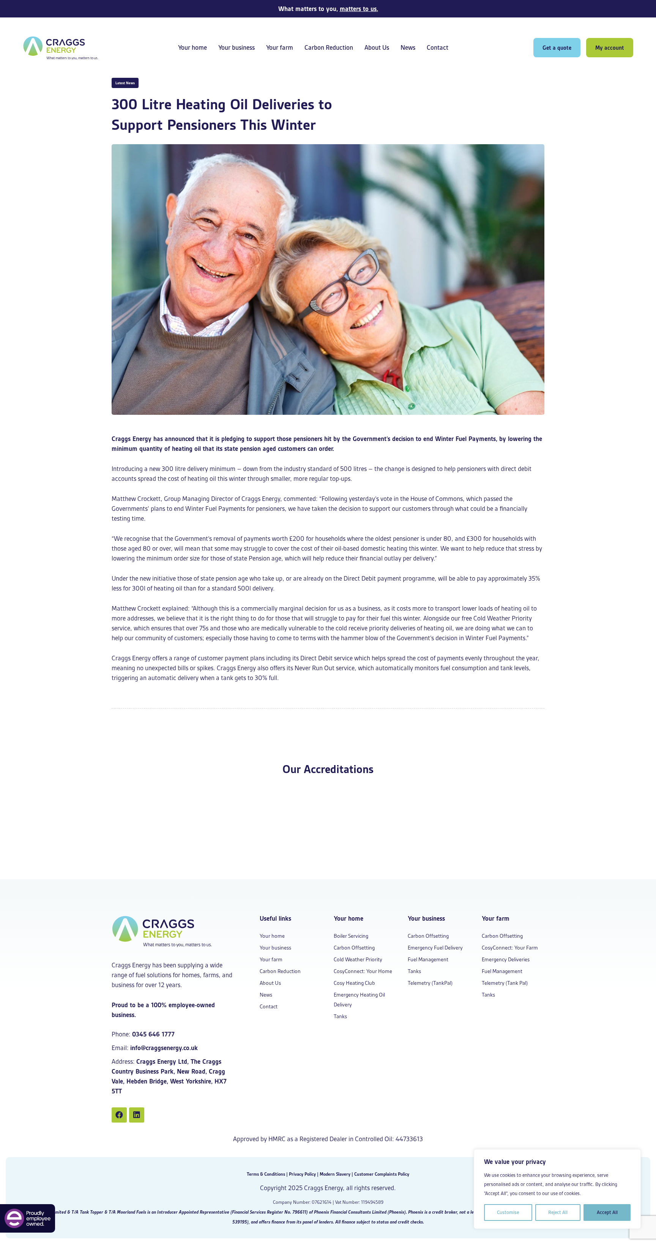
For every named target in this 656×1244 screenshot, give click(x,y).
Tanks (340, 1016)
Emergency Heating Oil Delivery (359, 1000)
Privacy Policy (302, 1174)
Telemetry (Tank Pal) (505, 983)
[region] (557, 1189)
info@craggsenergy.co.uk (164, 1048)
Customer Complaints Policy (381, 1174)
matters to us (358, 9)
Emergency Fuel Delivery (435, 948)
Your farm (279, 48)
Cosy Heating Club (354, 983)
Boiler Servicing (351, 936)
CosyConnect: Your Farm (510, 948)
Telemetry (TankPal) (430, 983)
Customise (508, 1212)
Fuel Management (428, 959)
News (408, 48)
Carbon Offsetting (354, 948)
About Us (376, 48)
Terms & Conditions (266, 1174)
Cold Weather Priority (358, 959)
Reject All (558, 1212)
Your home (192, 48)
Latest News (125, 83)
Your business (236, 48)
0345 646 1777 (153, 1034)
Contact (437, 48)
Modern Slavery (335, 1174)
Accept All (607, 1212)
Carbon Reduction (328, 48)
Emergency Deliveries (506, 959)
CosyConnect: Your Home (363, 971)
